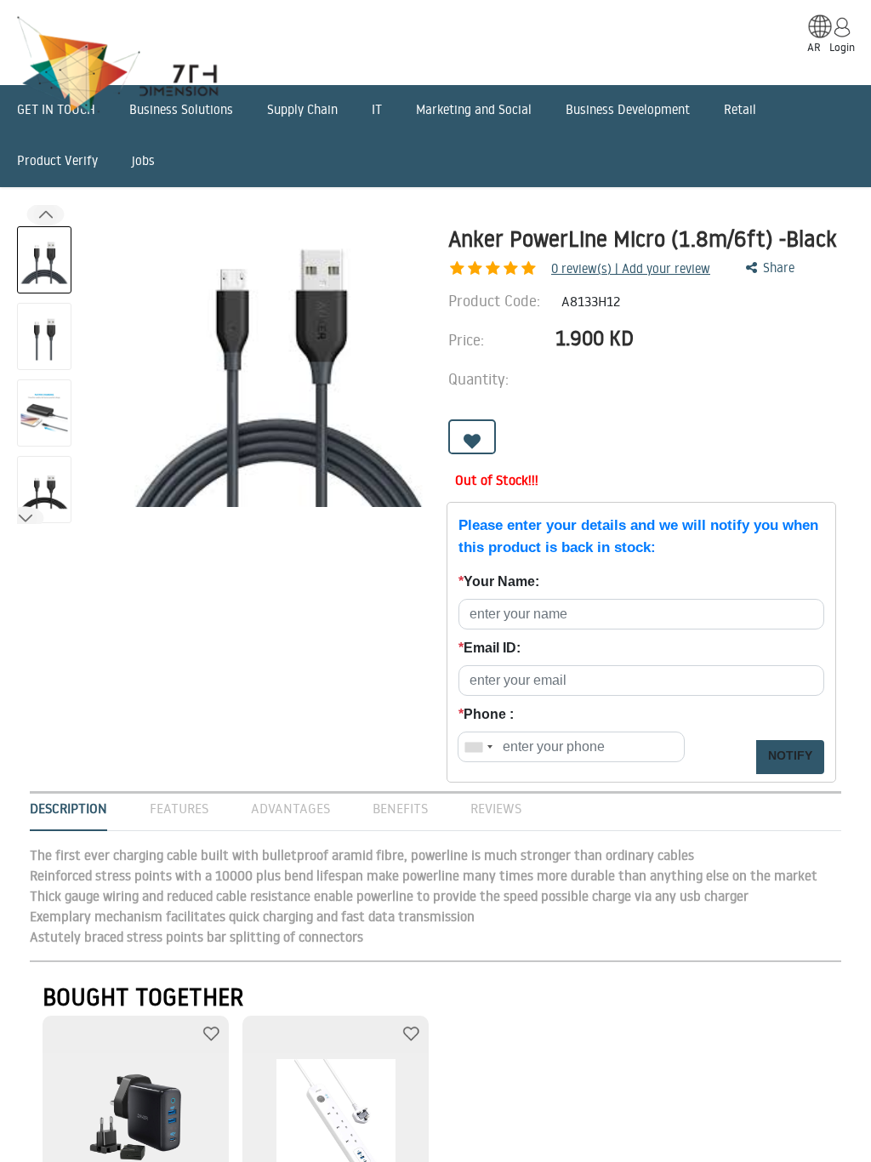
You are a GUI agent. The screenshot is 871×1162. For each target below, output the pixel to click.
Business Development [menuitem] (628, 109)
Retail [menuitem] (740, 109)
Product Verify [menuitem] (57, 160)
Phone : (486, 714)
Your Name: (498, 581)
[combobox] (478, 746)
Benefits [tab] (400, 808)
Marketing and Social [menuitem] (474, 109)
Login (842, 47)
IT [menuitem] (377, 109)
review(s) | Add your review (630, 268)
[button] (25, 517)
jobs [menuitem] (143, 160)
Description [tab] (68, 808)
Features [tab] (179, 808)
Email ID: (489, 648)
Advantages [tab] (290, 808)
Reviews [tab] (495, 808)
